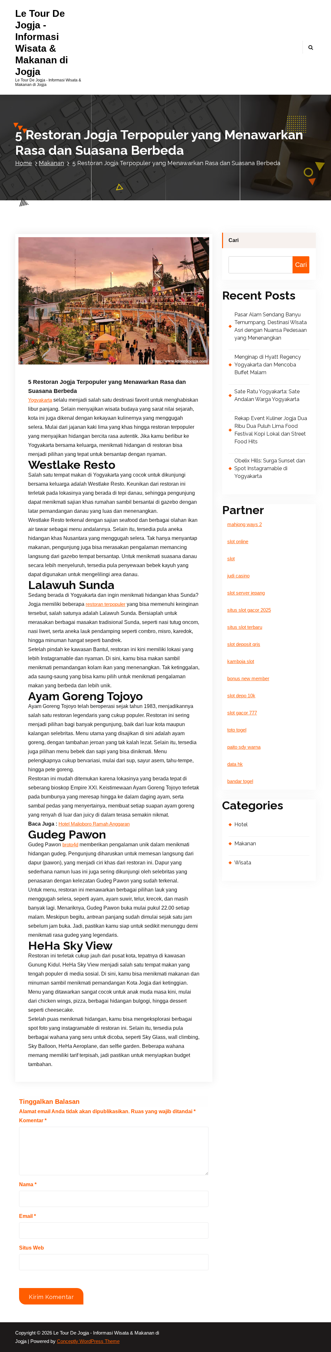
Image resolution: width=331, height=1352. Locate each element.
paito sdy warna (244, 747)
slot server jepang (246, 593)
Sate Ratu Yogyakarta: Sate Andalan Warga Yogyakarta (267, 395)
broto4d (70, 844)
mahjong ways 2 (244, 524)
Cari (234, 240)
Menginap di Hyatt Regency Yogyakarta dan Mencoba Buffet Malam (267, 364)
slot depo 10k (241, 695)
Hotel (241, 824)
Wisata (242, 863)
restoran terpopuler (105, 604)
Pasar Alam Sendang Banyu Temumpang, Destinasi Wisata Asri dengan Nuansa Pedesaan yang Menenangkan (270, 326)
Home (23, 163)
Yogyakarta (40, 400)
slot (231, 558)
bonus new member (248, 678)
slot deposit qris (243, 644)
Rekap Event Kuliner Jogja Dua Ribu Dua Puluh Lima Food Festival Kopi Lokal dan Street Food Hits (270, 430)
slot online (237, 541)
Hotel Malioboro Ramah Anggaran (94, 824)
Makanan (51, 163)
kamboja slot (240, 661)
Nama (28, 1184)
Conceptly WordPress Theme (88, 1341)
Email (27, 1216)
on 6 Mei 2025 (59, 364)
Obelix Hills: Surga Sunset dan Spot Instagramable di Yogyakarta (269, 468)
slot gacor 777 (242, 712)
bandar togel (240, 781)
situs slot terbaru (244, 627)
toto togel (236, 730)
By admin (96, 364)
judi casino (238, 575)
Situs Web (31, 1248)
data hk (235, 764)
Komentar (33, 1120)
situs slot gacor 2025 (249, 610)
